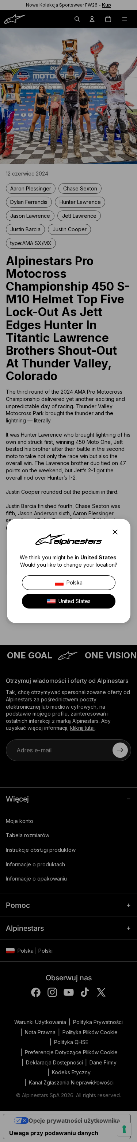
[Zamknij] (117, 532)
